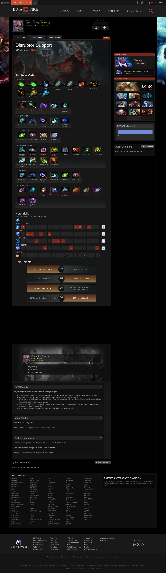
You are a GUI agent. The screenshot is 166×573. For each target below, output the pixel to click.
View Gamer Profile (46, 453)
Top (100, 386)
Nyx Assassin (52, 512)
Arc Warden (15, 486)
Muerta (50, 502)
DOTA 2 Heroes (18, 475)
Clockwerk (14, 512)
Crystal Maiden (16, 514)
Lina (49, 478)
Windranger (88, 512)
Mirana (50, 497)
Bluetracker (88, 540)
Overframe (87, 547)
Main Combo (32, 369)
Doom (31, 478)
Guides (64, 11)
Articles (116, 557)
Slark (67, 510)
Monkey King (52, 499)
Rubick (68, 495)
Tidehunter (87, 480)
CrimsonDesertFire (107, 538)
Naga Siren (51, 504)
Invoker (32, 504)
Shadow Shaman (71, 502)
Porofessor (37, 543)
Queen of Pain (70, 488)
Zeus (86, 519)
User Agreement (53, 557)
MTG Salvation (72, 540)
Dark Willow (15, 517)
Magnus (50, 488)
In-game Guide (60, 443)
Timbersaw (87, 482)
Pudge (68, 484)
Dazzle (13, 521)
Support (108, 557)
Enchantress (34, 491)
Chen (13, 508)
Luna (49, 484)
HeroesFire (54, 549)
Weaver (86, 510)
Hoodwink (33, 501)
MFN (6, 2)
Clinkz (13, 510)
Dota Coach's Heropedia (46, 448)
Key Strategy (32, 367)
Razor (68, 490)
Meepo (50, 495)
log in (23, 467)
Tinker (86, 484)
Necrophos (51, 508)
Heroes (80, 11)
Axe (12, 488)
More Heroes (134, 118)
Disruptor (33, 50)
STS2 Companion (90, 549)
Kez (31, 514)
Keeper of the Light (36, 512)
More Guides (54, 37)
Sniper (68, 514)
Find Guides (140, 63)
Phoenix (68, 478)
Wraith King (87, 517)
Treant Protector (89, 488)
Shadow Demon (71, 499)
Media (96, 11)
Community (134, 11)
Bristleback (14, 501)
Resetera (53, 543)
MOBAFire (37, 538)
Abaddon (14, 478)
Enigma (32, 493)
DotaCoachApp (44, 23)
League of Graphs (40, 540)
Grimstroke (33, 497)
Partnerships (99, 557)
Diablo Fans (88, 545)
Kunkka (32, 515)
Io (30, 506)
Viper (86, 502)
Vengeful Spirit (88, 499)
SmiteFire (53, 538)
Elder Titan (33, 488)
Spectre (68, 515)
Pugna (68, 486)
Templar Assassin (71, 525)
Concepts (113, 11)
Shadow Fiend (70, 501)
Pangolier (51, 521)
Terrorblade (88, 478)
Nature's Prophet (53, 506)
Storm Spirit (69, 519)
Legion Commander (36, 519)
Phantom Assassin (54, 523)
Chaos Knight (15, 506)
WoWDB (70, 545)
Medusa (50, 493)
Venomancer (88, 501)
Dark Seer (14, 515)
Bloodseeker (15, 495)
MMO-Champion (73, 549)
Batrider (13, 491)
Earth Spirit (33, 484)
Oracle (50, 517)
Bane (13, 490)
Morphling (51, 501)
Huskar (32, 502)
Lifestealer (33, 525)
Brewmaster (15, 499)
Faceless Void (34, 495)
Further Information (35, 372)
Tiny (85, 486)
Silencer (68, 504)
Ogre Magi (51, 514)
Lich (31, 523)
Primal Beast (70, 480)
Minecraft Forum (73, 543)
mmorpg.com (88, 538)
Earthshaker (33, 486)
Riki (67, 491)
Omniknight (51, 515)
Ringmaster (69, 493)
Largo (31, 517)
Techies (68, 523)
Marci (49, 490)
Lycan (50, 486)
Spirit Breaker (70, 517)
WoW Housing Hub (74, 547)
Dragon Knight (34, 480)
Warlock (86, 508)
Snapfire (68, 512)
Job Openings (88, 557)
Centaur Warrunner (17, 504)
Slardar (68, 508)
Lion (49, 480)
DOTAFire (53, 540)
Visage (86, 504)
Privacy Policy (66, 557)
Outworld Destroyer (54, 519)
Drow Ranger (34, 482)
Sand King (69, 497)
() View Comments (102, 462)
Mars (49, 491)
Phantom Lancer (53, 525)
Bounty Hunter (15, 497)
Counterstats (38, 545)
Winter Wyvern (89, 514)
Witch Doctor (88, 515)
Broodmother (15, 502)
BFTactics (70, 538)
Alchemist (14, 480)
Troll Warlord (88, 490)
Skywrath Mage (71, 506)
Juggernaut (33, 510)
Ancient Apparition (17, 482)
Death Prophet (15, 523)
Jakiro (32, 508)
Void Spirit (87, 506)
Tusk (86, 491)
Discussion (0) (38, 37)
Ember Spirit (33, 490)
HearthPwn (88, 543)
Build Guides (21, 37)
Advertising (77, 557)
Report (106, 37)
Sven (67, 521)
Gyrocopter (33, 499)
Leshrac (32, 521)
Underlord (87, 493)
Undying (86, 495)
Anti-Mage (14, 484)
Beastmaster (15, 493)
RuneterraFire (38, 549)
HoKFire (103, 540)
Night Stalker (52, 510)
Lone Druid (51, 482)
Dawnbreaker (15, 519)
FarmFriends (55, 545)
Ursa (85, 497)
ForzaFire (53, 547)
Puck (67, 482)
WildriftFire (37, 547)
